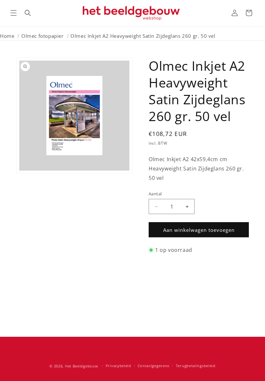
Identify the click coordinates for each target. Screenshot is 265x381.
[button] (13, 13)
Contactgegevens (154, 365)
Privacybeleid (118, 365)
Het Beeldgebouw (81, 366)
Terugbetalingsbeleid (196, 365)
